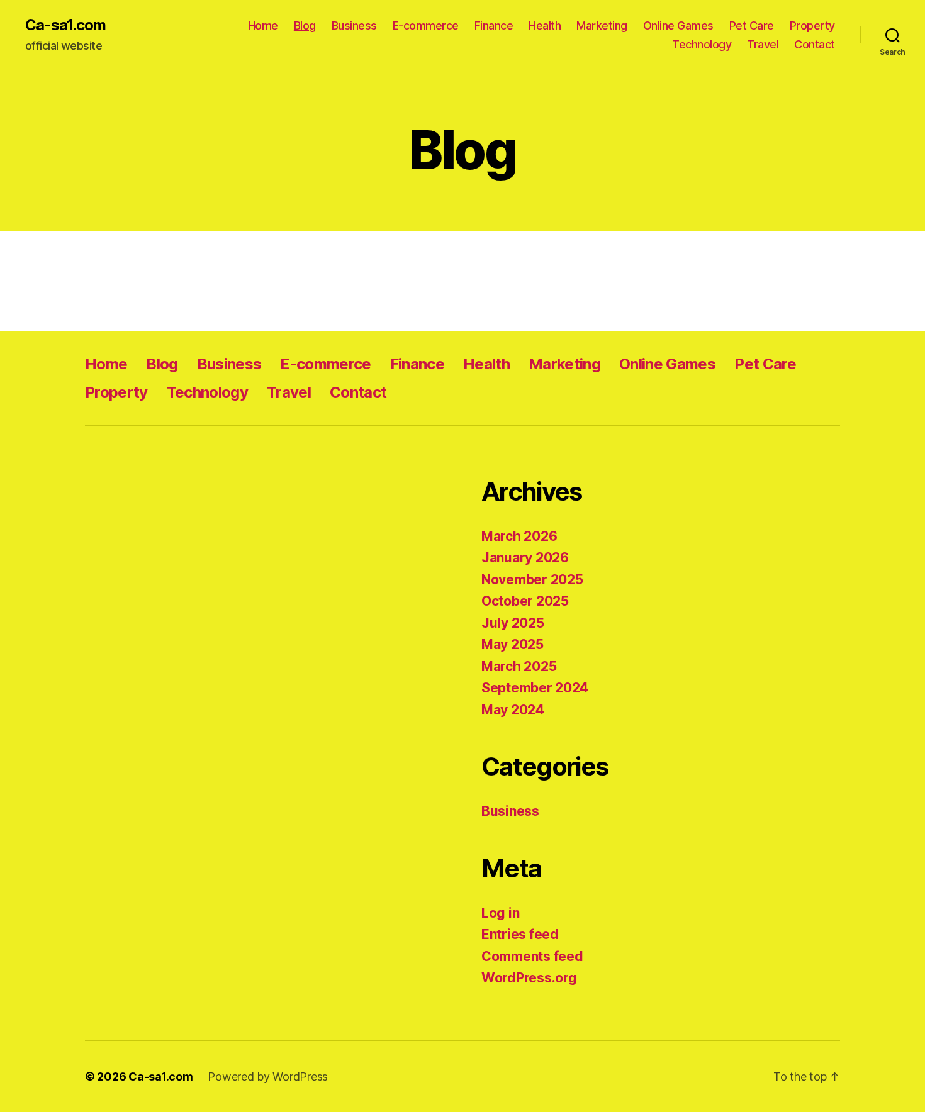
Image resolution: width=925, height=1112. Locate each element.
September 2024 (534, 688)
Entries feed (520, 934)
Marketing (601, 25)
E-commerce (426, 25)
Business (354, 25)
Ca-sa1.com (65, 25)
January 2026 (525, 557)
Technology (701, 44)
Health (545, 25)
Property (812, 25)
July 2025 (512, 623)
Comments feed (532, 956)
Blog (305, 25)
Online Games (678, 25)
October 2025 (525, 601)
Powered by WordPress (268, 1076)
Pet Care (751, 25)
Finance (493, 25)
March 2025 (518, 666)
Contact (814, 44)
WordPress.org (529, 978)
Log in (500, 913)
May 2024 (512, 710)
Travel (762, 44)
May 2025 (512, 644)
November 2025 (532, 579)
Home (263, 25)
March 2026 (519, 536)
